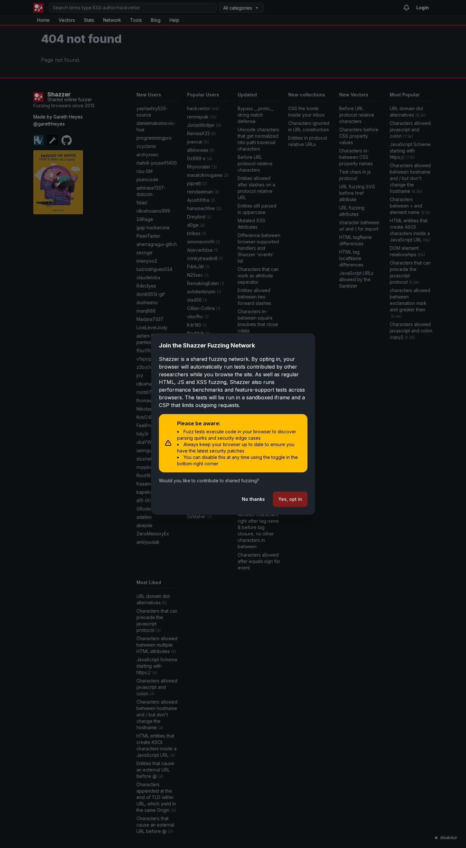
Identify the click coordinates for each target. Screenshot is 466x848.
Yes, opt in (290, 499)
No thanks (253, 499)
